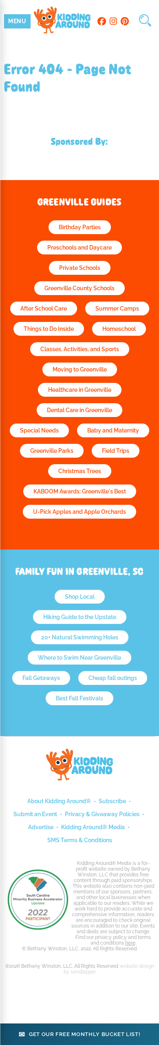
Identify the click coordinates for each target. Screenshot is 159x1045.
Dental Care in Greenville (79, 410)
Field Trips (115, 451)
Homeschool (119, 329)
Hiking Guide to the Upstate (79, 617)
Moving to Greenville (80, 369)
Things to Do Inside (49, 329)
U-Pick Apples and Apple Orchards (79, 511)
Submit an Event (35, 814)
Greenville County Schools (79, 288)
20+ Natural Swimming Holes (79, 637)
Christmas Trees (79, 471)
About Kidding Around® (59, 801)
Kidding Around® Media (93, 827)
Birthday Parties (80, 227)
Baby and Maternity (113, 430)
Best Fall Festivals (79, 698)
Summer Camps (117, 308)
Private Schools (79, 268)
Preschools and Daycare (79, 247)
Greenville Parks (51, 451)
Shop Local (80, 596)
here (130, 943)
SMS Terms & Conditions (79, 840)
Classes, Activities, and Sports (79, 349)
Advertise (40, 827)
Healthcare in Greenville (79, 390)
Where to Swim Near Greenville (79, 657)
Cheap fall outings (112, 678)
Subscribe (112, 801)
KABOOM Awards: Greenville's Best (79, 491)
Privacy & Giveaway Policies (102, 814)
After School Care (43, 308)
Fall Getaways (41, 678)
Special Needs (39, 430)
